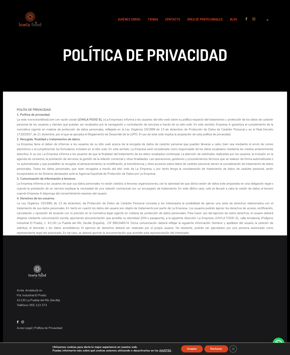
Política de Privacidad (48, 328)
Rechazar (216, 349)
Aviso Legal (24, 328)
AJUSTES (165, 350)
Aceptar (192, 349)
